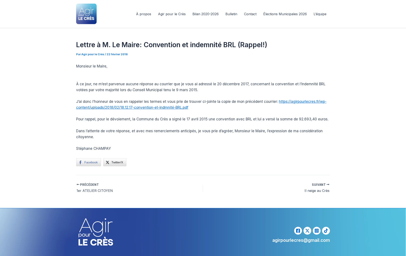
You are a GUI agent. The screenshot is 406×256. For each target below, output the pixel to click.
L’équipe (320, 14)
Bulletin (231, 14)
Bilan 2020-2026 (205, 14)
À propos (143, 14)
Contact (250, 14)
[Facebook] (298, 231)
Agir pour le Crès (172, 14)
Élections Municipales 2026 (285, 14)
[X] (307, 231)
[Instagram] (317, 231)
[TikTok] (326, 231)
